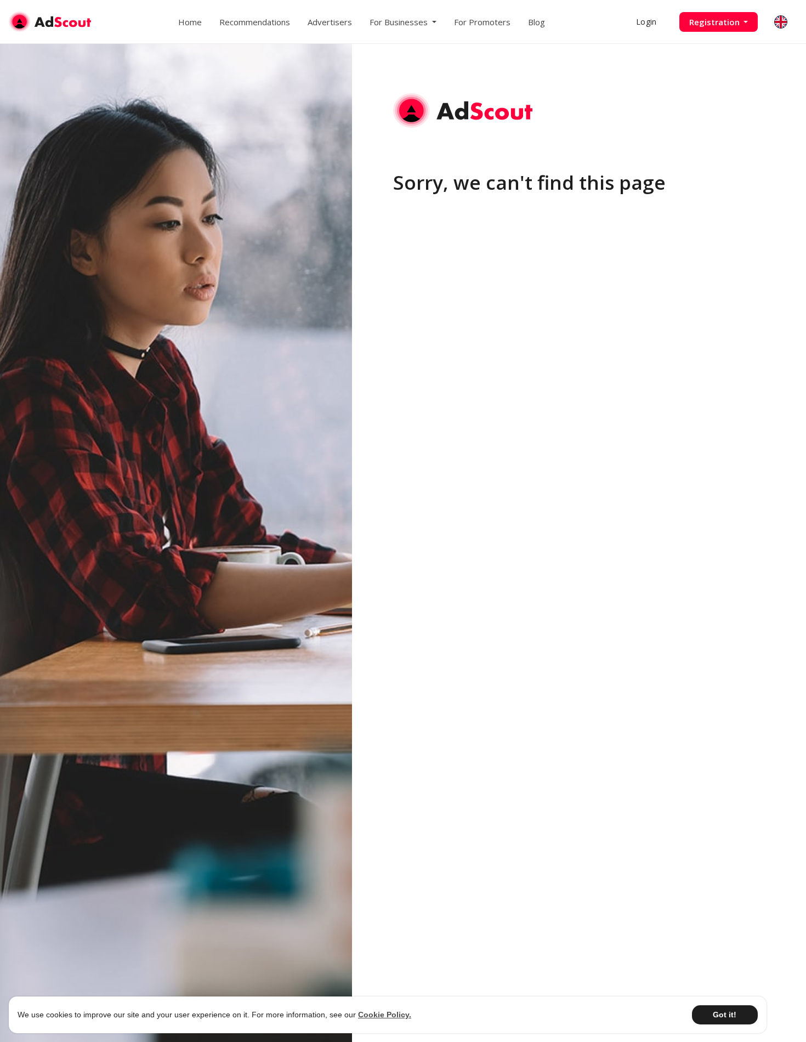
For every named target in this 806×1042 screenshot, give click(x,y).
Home (190, 21)
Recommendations (254, 21)
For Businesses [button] (400, 21)
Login (646, 21)
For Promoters (482, 21)
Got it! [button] (724, 1014)
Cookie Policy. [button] (384, 1014)
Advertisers (330, 21)
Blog (536, 21)
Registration (715, 21)
